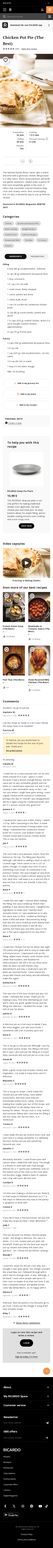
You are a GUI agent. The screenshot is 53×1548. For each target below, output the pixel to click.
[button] (49, 9)
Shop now (26, 526)
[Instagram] (23, 1506)
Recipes (7, 1456)
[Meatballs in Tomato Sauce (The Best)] (39, 607)
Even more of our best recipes (25, 587)
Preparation (37, 256)
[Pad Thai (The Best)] (14, 661)
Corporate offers (11, 1484)
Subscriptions (9, 1473)
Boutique (7, 1462)
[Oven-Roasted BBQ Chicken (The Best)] (39, 661)
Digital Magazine (11, 1495)
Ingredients (15, 256)
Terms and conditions (26, 1539)
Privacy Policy (27, 1534)
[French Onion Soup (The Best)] (14, 607)
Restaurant (8, 1467)
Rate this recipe (29, 48)
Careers (7, 1490)
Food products (10, 1479)
